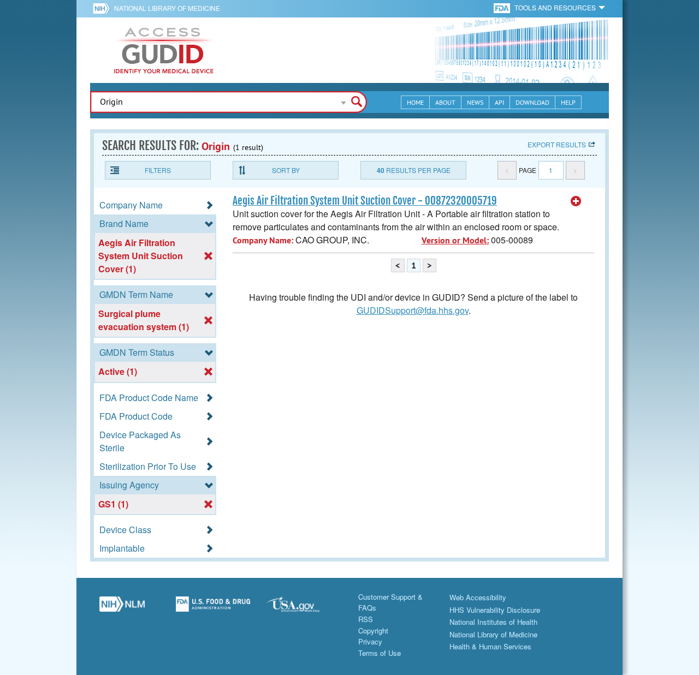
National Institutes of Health (493, 622)
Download (532, 102)
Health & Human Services (490, 646)
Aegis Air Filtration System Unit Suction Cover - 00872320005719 (365, 200)
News (475, 102)
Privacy (370, 641)
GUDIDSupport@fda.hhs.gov (413, 310)
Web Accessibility (477, 597)
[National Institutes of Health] (103, 8)
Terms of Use (379, 653)
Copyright (373, 630)
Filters (158, 170)
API (499, 102)
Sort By (286, 170)
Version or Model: (455, 240)
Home (415, 102)
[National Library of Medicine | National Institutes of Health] (122, 608)
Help (568, 102)
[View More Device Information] (576, 201)
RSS (365, 619)
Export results (557, 144)
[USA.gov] (303, 608)
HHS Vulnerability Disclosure (494, 610)
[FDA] (503, 7)
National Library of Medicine (167, 8)
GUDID (163, 50)
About (445, 102)
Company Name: (263, 240)
